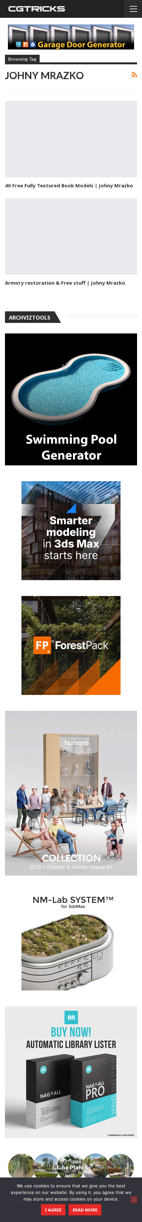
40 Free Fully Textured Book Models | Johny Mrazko (69, 185)
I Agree (53, 1210)
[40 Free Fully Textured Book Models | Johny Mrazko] (71, 139)
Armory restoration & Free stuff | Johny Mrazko (65, 282)
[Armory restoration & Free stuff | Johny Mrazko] (71, 236)
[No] (133, 1199)
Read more (85, 1210)
